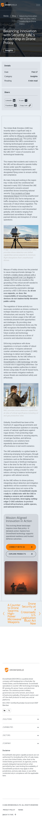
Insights (9, 50)
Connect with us (17, 547)
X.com (21, 100)
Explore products (17, 554)
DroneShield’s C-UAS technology (17, 362)
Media (6, 16)
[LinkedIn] (4, 710)
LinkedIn (8, 100)
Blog (14, 16)
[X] (9, 710)
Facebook (9, 105)
